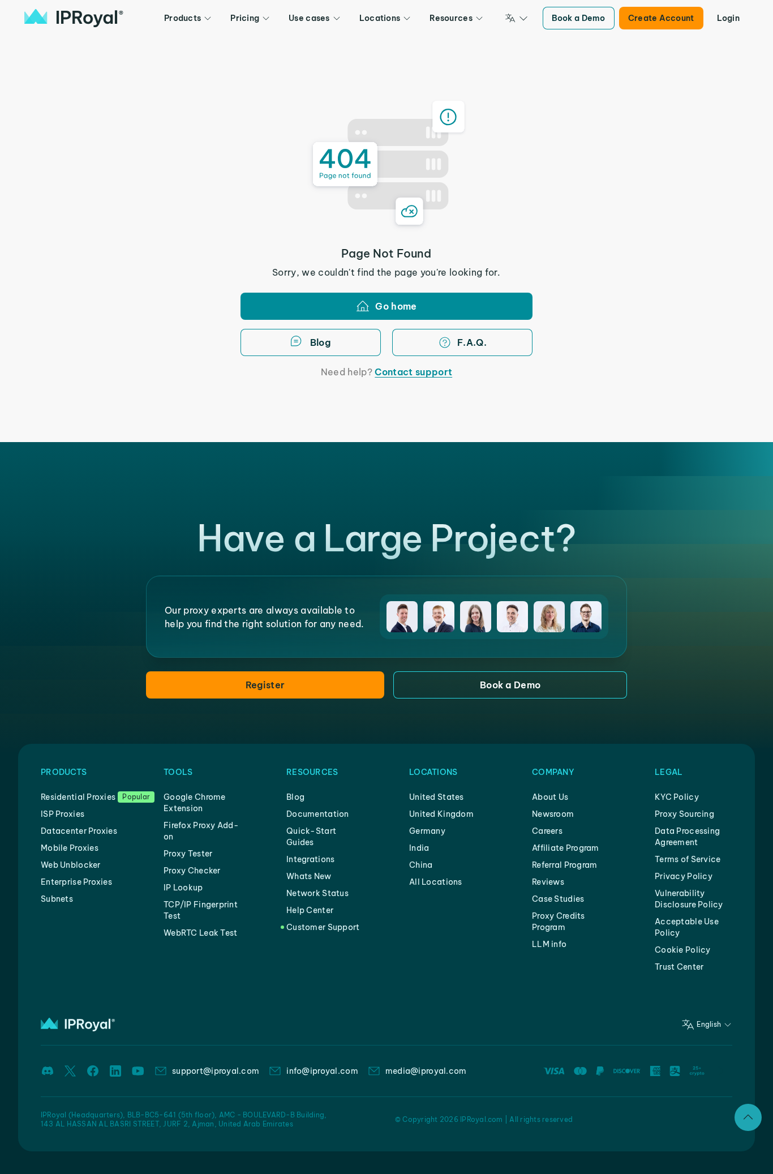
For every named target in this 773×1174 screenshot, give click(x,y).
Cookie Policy (683, 950)
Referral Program (564, 865)
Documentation (317, 814)
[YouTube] (138, 1071)
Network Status (317, 893)
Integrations (310, 859)
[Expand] (748, 1117)
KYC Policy (677, 797)
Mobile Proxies (69, 848)
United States (436, 797)
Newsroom (553, 814)
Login (728, 18)
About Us (550, 797)
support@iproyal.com (215, 1071)
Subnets (57, 899)
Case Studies (558, 899)
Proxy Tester (188, 854)
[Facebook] (93, 1071)
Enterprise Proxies (76, 882)
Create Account (661, 18)
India (419, 848)
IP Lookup (183, 887)
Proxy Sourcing (684, 814)
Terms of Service (687, 859)
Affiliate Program (565, 848)
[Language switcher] (516, 18)
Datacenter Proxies (79, 831)
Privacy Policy (683, 876)
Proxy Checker (192, 870)
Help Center (309, 910)
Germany (427, 831)
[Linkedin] (115, 1071)
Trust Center (679, 967)
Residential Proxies (78, 797)
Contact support (413, 372)
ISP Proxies (62, 814)
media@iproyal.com (426, 1071)
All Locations (435, 882)
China (420, 865)
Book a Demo (578, 18)
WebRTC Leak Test (200, 933)
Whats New (309, 876)
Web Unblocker (71, 865)
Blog (295, 797)
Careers (547, 831)
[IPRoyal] (73, 18)
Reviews (548, 882)
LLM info (549, 944)
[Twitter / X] (70, 1071)
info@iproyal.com (322, 1071)
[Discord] (47, 1071)
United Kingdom (441, 814)
